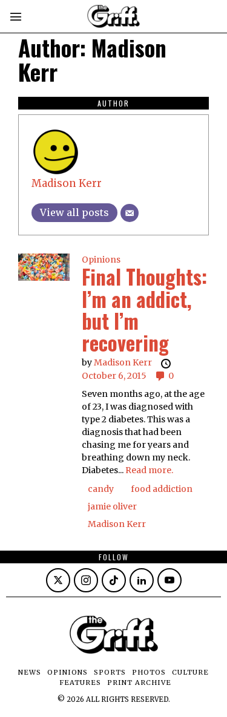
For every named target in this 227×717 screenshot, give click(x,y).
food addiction (161, 488)
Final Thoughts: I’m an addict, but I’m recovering (144, 310)
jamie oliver (112, 506)
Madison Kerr (66, 183)
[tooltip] (58, 580)
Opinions (101, 259)
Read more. (149, 470)
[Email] (129, 213)
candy (101, 488)
